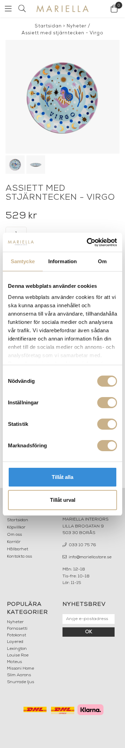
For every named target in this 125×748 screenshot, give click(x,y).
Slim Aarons (19, 675)
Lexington (17, 649)
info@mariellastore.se (89, 557)
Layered (15, 642)
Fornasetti (17, 629)
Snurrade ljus (20, 682)
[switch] (107, 402)
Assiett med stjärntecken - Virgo (62, 33)
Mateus (14, 662)
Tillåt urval (62, 500)
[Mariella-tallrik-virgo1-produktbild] (62, 97)
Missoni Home (20, 669)
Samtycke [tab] (23, 261)
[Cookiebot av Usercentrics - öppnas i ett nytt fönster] (88, 242)
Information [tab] (62, 261)
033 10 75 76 (82, 545)
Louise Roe (17, 655)
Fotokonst (16, 635)
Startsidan (48, 26)
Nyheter (76, 26)
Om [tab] (102, 261)
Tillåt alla (62, 477)
